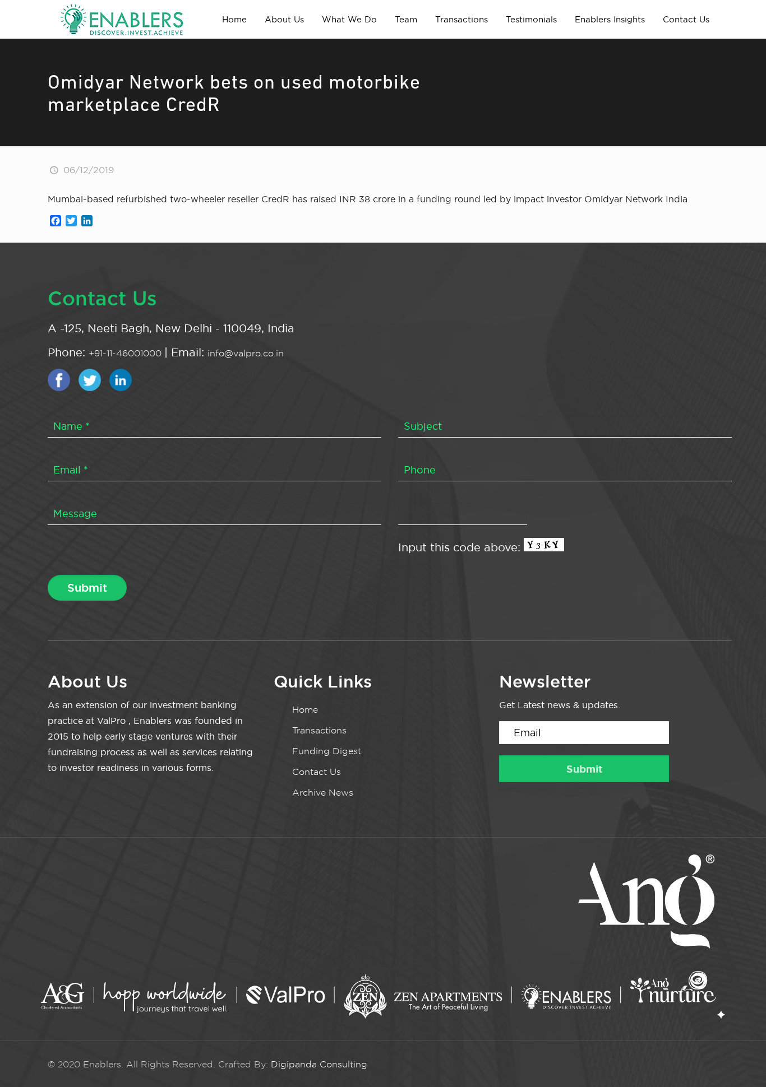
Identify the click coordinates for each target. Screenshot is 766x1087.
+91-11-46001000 (126, 353)
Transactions (319, 730)
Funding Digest (326, 751)
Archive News (322, 792)
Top (739, 1060)
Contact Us (316, 772)
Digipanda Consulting (319, 1064)
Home (305, 709)
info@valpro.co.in (245, 353)
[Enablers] (121, 19)
